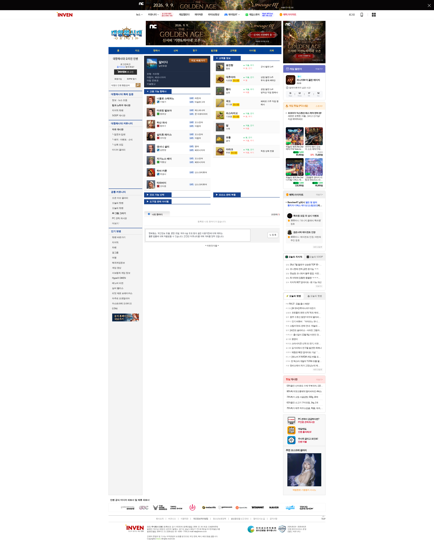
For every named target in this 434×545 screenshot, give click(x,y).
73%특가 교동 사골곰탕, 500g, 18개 (302, 397)
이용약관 (184, 519)
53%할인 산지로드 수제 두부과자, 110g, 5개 (305, 385)
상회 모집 (117, 145)
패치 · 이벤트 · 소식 (122, 139)
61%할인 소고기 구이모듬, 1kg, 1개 (302, 402)
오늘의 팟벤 (117, 208)
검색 (138, 85)
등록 (273, 235)
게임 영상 (116, 268)
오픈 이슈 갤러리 (120, 198)
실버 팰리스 (117, 288)
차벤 (114, 247)
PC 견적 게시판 (119, 218)
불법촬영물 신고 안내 (239, 519)
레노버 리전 (117, 283)
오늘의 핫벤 (117, 203)
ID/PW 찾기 (131, 79)
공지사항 (273, 519)
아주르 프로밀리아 (121, 298)
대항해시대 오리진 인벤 (125, 58)
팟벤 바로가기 (118, 237)
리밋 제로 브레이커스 (122, 293)
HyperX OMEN (119, 278)
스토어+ (319, 106)
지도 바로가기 (198, 60)
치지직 (115, 242)
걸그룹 (115, 252)
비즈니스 (172, 519)
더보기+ (319, 69)
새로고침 (316, 247)
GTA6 (114, 308)
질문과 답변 (118, 134)
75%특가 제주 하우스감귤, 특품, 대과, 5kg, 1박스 (305, 408)
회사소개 (159, 519)
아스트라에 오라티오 (122, 303)
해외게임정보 (118, 263)
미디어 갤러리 (118, 150)
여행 (114, 258)
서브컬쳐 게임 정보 (121, 273)
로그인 (352, 14)
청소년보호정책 (219, 519)
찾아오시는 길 (259, 519)
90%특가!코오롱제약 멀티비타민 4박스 (304, 391)
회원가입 (118, 79)
